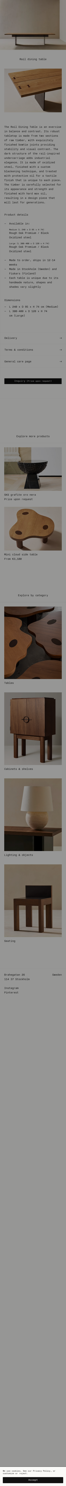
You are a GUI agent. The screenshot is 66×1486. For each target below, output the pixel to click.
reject (23, 1473)
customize (8, 1473)
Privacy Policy (42, 1471)
